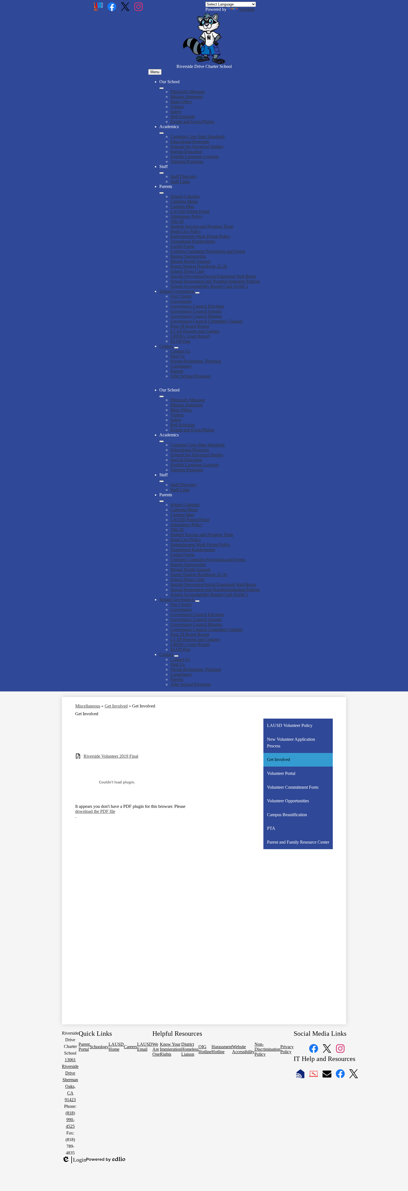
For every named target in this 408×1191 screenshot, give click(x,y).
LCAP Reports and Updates (195, 331)
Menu (154, 72)
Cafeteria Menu (184, 201)
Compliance (181, 366)
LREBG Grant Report (190, 336)
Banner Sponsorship (188, 256)
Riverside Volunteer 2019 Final (111, 756)
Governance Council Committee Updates (206, 321)
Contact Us (180, 351)
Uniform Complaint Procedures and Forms (207, 251)
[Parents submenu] (161, 193)
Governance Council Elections (197, 306)
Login (74, 1160)
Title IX (177, 221)
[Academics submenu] (161, 133)
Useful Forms (182, 246)
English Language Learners (194, 156)
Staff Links (180, 181)
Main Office (181, 101)
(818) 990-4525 (70, 1120)
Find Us (177, 356)
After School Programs (190, 376)
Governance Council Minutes (196, 316)
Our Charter (181, 296)
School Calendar (185, 196)
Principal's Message (187, 91)
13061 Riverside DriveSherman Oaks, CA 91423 (70, 1079)
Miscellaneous (87, 706)
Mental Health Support (190, 261)
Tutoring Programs (186, 161)
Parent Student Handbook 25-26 (198, 266)
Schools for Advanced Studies (196, 146)
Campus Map (182, 206)
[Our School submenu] (161, 88)
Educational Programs (189, 141)
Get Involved (116, 706)
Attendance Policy (186, 216)
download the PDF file (95, 811)
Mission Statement (186, 96)
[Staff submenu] (161, 173)
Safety (176, 111)
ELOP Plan (180, 341)
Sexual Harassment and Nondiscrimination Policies (215, 281)
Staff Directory (183, 176)
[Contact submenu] (176, 347)
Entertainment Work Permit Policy (200, 236)
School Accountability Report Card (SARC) (209, 286)
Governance (181, 301)
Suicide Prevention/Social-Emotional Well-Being (213, 276)
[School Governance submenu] (197, 293)
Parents (176, 371)
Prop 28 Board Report (189, 326)
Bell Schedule (182, 116)
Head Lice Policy (185, 231)
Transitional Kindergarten (192, 241)
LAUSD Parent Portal (189, 211)
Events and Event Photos (192, 121)
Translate (247, 9)
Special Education (186, 151)
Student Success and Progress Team (201, 226)
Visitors (177, 106)
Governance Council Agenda (195, 311)
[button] (161, 396)
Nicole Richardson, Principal (195, 361)
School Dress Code (187, 271)
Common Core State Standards (197, 136)
